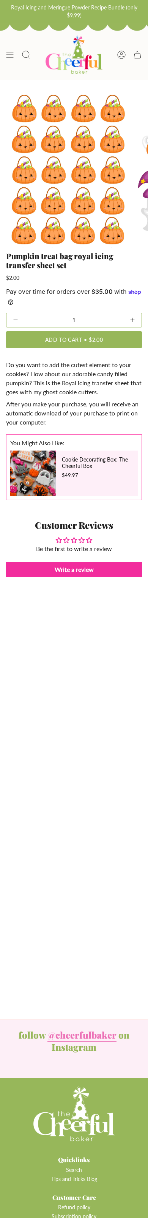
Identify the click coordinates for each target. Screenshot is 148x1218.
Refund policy (74, 1207)
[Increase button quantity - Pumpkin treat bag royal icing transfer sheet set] (115, 320)
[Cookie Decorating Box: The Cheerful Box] (33, 473)
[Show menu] (9, 55)
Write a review (74, 569)
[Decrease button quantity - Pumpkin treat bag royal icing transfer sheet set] (33, 320)
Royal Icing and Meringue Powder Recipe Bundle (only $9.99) (74, 11)
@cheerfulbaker (82, 1035)
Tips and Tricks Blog (74, 1179)
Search (74, 1170)
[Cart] (137, 55)
